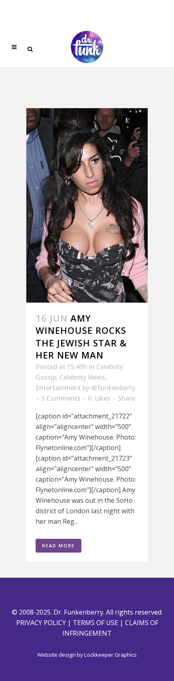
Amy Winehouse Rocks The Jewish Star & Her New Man (81, 336)
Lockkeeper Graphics (110, 654)
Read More (58, 545)
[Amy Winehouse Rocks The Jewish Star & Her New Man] (87, 205)
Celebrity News (82, 377)
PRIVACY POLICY (41, 622)
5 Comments (61, 398)
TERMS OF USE (95, 622)
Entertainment (58, 387)
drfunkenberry (113, 387)
